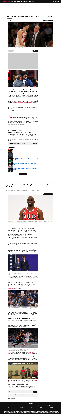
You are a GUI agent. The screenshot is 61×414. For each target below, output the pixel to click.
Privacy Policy (22, 407)
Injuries (29, 1)
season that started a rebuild (28, 277)
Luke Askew (9, 18)
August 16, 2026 (23, 235)
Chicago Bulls (11, 107)
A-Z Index (21, 409)
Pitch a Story (10, 407)
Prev (11, 50)
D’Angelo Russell (23, 102)
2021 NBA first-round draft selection (22, 356)
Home (9, 398)
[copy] (13, 20)
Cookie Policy (40, 407)
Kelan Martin (30, 102)
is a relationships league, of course (18, 281)
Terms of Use (31, 407)
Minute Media (7, 411)
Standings (23, 1)
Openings (21, 405)
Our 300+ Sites (40, 405)
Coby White (23, 130)
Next (35, 50)
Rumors (15, 1)
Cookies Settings (32, 409)
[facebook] (53, 1)
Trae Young (36, 100)
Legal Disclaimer (50, 407)
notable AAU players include (20, 354)
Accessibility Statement (12, 409)
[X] (55, 1)
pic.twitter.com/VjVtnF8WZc (27, 234)
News (12, 1)
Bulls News (13, 398)
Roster (26, 1)
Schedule (18, 1)
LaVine (9, 117)
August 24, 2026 (20, 245)
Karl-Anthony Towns (16, 102)
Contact (30, 405)
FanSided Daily (49, 405)
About (9, 405)
